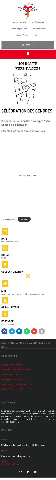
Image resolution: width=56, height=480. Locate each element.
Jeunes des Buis (19, 22)
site (4, 291)
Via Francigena (38, 22)
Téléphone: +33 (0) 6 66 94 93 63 (10, 462)
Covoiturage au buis (18, 28)
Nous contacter (39, 28)
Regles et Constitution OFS (12, 389)
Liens (37, 34)
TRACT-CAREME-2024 (8, 219)
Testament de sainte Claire (12, 379)
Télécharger (24, 219)
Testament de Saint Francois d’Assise (16, 369)
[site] (5, 283)
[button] (28, 53)
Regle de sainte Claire (9, 374)
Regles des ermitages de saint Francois (16, 384)
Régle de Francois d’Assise (11, 364)
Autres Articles (23, 34)
